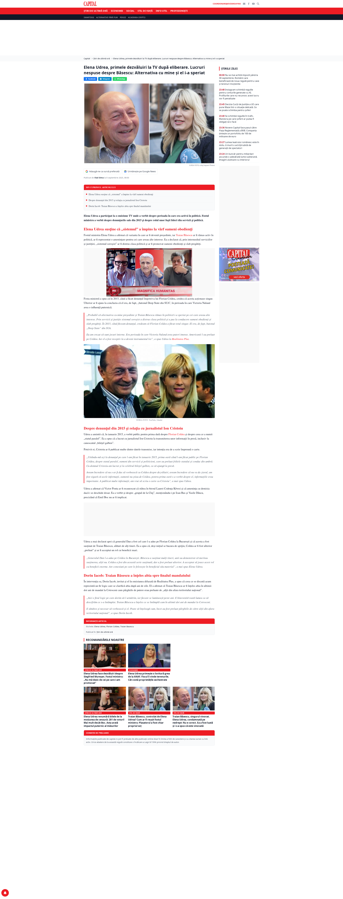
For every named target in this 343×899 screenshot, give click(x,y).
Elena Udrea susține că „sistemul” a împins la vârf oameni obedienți (121, 194)
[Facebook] (248, 4)
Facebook (92, 79)
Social (130, 10)
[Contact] (244, 4)
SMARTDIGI (89, 17)
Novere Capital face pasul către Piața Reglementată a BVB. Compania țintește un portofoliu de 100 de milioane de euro (238, 132)
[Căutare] (258, 4)
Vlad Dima (99, 177)
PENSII (123, 17)
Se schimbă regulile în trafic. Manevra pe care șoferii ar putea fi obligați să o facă (236, 118)
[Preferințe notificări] (5, 893)
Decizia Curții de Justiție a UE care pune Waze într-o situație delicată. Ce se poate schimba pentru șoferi (239, 107)
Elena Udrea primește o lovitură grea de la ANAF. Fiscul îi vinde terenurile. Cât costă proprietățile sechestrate (149, 676)
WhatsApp (121, 79)
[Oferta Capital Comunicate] (239, 264)
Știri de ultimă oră (96, 10)
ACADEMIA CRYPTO (136, 17)
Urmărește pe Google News (142, 171)
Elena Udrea (99, 626)
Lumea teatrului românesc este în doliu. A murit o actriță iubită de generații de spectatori (239, 145)
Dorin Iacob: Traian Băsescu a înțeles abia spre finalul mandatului (120, 206)
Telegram (106, 79)
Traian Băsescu (184, 235)
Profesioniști (179, 10)
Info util (161, 10)
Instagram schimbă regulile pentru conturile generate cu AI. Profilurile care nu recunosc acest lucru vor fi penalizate (239, 94)
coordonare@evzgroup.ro (227, 3)
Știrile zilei (229, 68)
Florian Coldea (176, 434)
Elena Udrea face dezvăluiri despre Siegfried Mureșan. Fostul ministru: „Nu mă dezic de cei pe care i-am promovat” (103, 678)
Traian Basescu (127, 626)
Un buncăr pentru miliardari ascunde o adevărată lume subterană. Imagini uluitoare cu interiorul (238, 156)
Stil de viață (145, 10)
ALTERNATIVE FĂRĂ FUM (107, 17)
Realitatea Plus (180, 339)
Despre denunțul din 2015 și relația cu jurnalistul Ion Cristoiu (118, 200)
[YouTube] (253, 4)
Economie (117, 10)
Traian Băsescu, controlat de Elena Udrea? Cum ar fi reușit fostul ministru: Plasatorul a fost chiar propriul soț (147, 721)
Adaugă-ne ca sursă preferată (104, 171)
